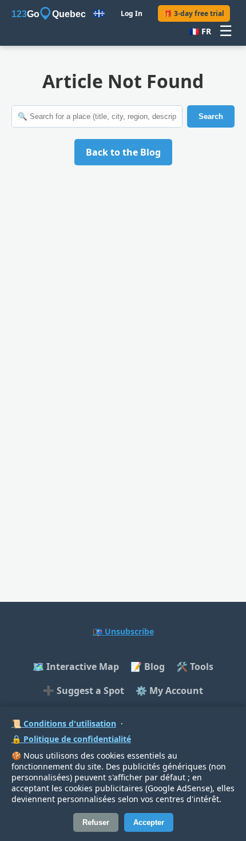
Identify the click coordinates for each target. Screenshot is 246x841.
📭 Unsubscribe (123, 631)
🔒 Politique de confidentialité (71, 738)
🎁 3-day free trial (194, 13)
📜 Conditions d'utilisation (63, 723)
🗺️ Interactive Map (76, 666)
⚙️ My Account (169, 690)
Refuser (95, 822)
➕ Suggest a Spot (83, 690)
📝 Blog (147, 666)
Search (211, 116)
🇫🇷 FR (200, 31)
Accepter (148, 822)
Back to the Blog (123, 152)
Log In (131, 13)
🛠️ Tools (194, 666)
